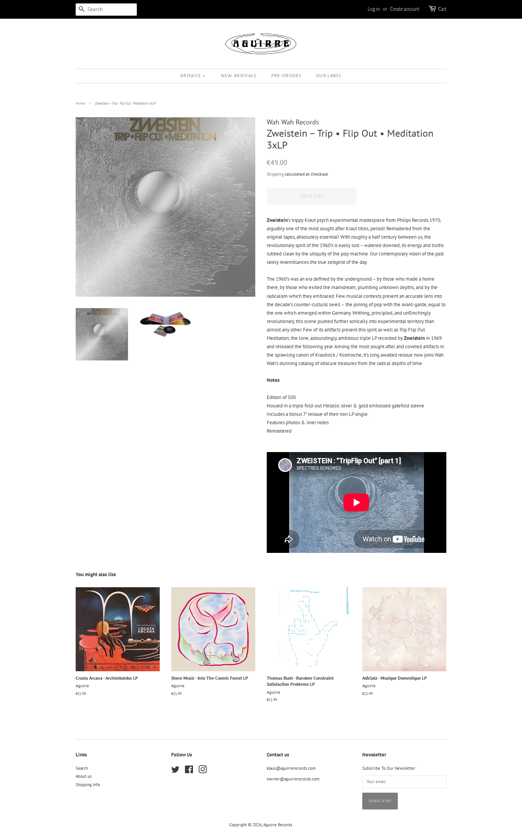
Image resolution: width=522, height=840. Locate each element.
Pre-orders (286, 75)
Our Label (329, 75)
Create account (404, 9)
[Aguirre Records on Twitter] (175, 771)
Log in (374, 9)
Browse (191, 75)
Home (80, 103)
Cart (442, 9)
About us (84, 776)
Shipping (275, 174)
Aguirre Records (277, 824)
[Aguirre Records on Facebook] (189, 771)
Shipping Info (88, 784)
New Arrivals (239, 75)
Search (82, 768)
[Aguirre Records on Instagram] (202, 771)
